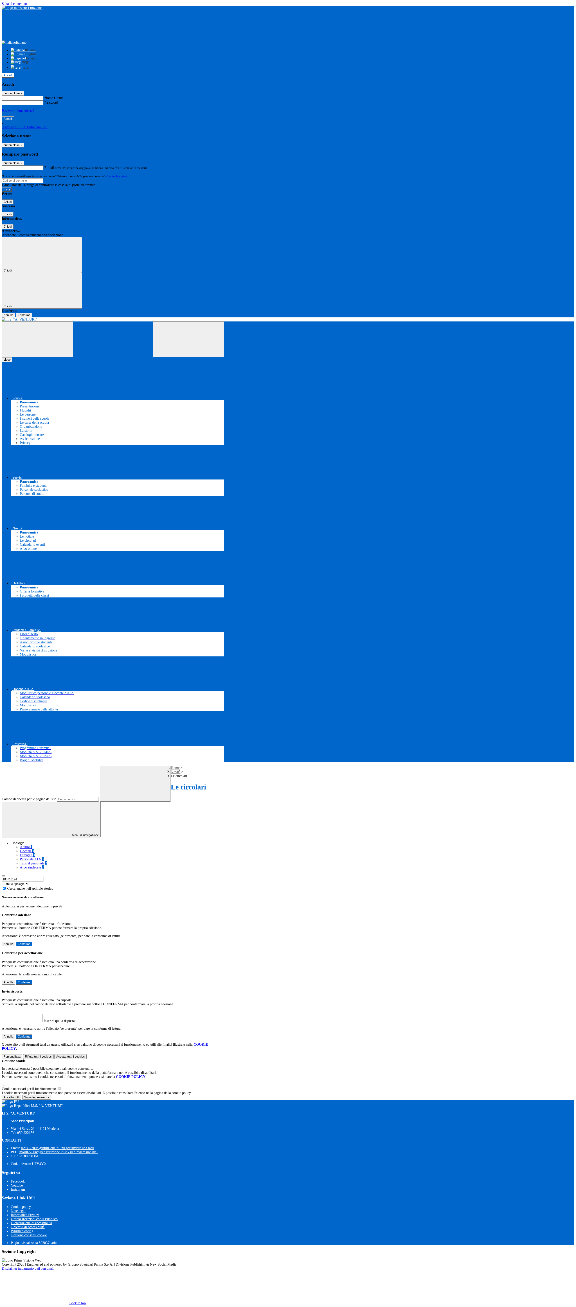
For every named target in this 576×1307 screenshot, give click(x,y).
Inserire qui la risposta (59, 1021)
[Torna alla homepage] (113, 319)
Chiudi (8, 202)
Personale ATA (32, 859)
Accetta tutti (70, 1056)
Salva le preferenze (36, 1097)
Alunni (26, 847)
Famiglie (27, 855)
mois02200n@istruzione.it (57, 1148)
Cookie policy (21, 1207)
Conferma (24, 315)
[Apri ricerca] (188, 339)
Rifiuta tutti (38, 1056)
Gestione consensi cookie (29, 1235)
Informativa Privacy (25, 1215)
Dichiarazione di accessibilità (31, 1223)
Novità (175, 772)
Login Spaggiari (117, 176)
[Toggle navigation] (37, 339)
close (7, 359)
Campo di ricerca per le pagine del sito (29, 799)
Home (175, 768)
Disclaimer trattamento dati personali (28, 1268)
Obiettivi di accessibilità (28, 1227)
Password (51, 102)
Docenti (27, 851)
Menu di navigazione (85, 835)
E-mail (49, 168)
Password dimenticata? (18, 111)
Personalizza (12, 1056)
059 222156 (25, 1133)
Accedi (8, 75)
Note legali (18, 1211)
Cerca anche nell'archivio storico (30, 888)
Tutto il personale (33, 863)
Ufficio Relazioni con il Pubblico (34, 1219)
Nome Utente (53, 98)
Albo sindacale (32, 867)
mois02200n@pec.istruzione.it (58, 1152)
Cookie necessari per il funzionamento (29, 1089)
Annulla (8, 315)
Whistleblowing (22, 1231)
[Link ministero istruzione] (22, 8)
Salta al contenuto (14, 4)
